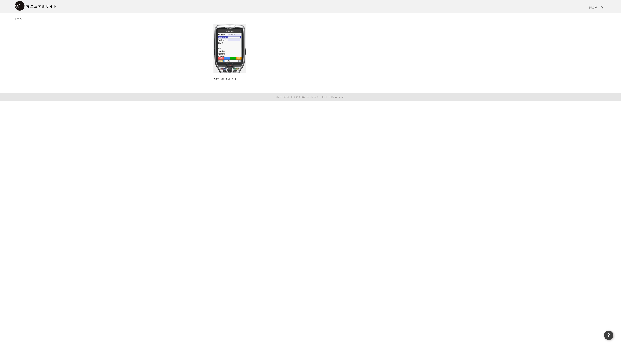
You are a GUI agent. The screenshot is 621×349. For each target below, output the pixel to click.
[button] (602, 7)
